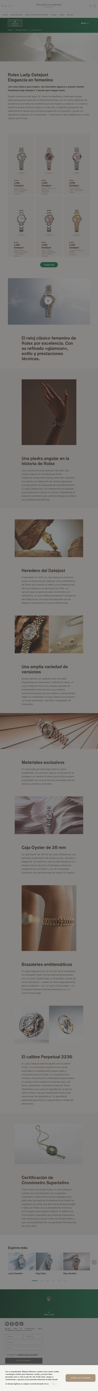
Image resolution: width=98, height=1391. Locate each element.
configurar (54, 1384)
